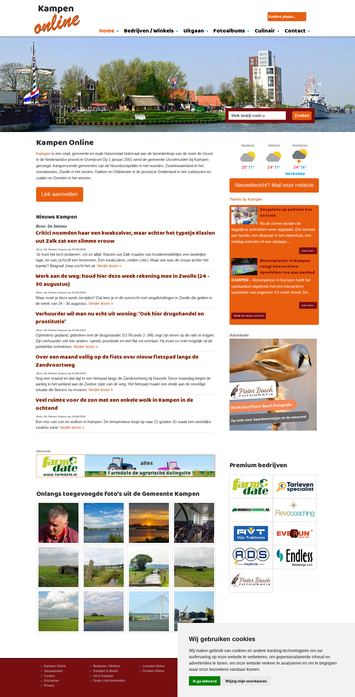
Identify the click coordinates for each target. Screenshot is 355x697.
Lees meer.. (308, 250)
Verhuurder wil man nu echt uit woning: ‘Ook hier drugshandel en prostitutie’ (120, 318)
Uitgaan (193, 31)
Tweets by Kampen (245, 199)
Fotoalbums (229, 31)
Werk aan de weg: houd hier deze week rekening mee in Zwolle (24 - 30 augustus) (122, 280)
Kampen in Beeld (105, 671)
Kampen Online (55, 666)
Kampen (43, 154)
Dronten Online (153, 671)
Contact (295, 31)
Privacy (49, 685)
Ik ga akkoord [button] (205, 681)
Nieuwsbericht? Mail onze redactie (274, 185)
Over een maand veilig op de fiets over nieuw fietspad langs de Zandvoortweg (117, 361)
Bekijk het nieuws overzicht (249, 315)
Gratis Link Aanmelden (109, 680)
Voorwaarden (53, 671)
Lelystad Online (154, 666)
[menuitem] (108, 31)
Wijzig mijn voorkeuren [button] (246, 681)
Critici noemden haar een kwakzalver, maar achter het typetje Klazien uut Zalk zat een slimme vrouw (125, 237)
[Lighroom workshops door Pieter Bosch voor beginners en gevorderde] (273, 384)
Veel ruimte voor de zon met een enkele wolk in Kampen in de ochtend (114, 404)
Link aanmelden (59, 194)
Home (106, 31)
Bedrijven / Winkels (149, 31)
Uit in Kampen (103, 676)
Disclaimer (51, 680)
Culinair (265, 31)
